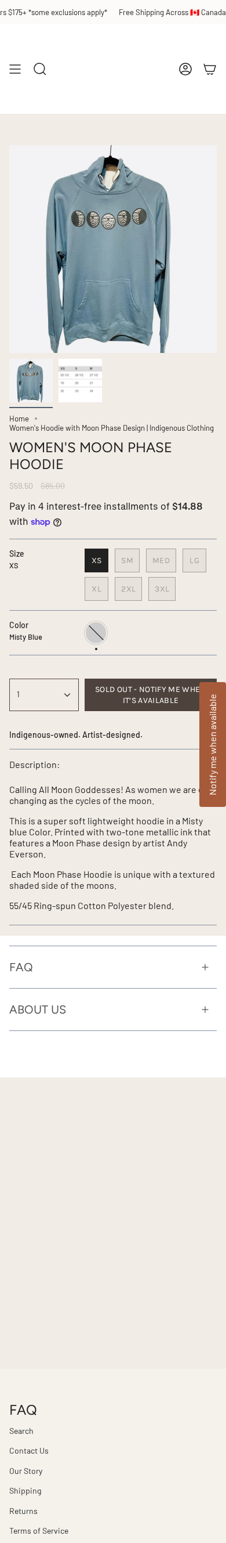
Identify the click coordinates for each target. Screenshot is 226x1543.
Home (19, 418)
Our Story (25, 1471)
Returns (23, 1511)
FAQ (21, 967)
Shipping (25, 1490)
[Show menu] (15, 69)
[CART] (210, 69)
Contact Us (29, 1450)
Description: (34, 764)
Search (21, 1431)
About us (37, 1009)
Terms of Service (38, 1530)
